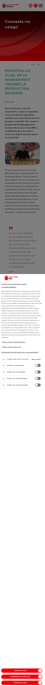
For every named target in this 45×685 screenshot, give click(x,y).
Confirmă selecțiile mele (20, 677)
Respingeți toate (20, 683)
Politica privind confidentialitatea (13, 342)
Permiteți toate (20, 670)
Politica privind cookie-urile (11, 347)
